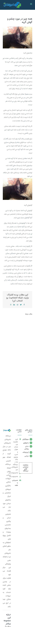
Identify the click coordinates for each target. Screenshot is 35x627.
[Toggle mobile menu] (31, 4)
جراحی (27, 456)
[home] (7, 431)
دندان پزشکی (26, 447)
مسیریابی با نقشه (16, 482)
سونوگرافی (26, 439)
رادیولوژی (26, 443)
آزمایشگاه (26, 452)
